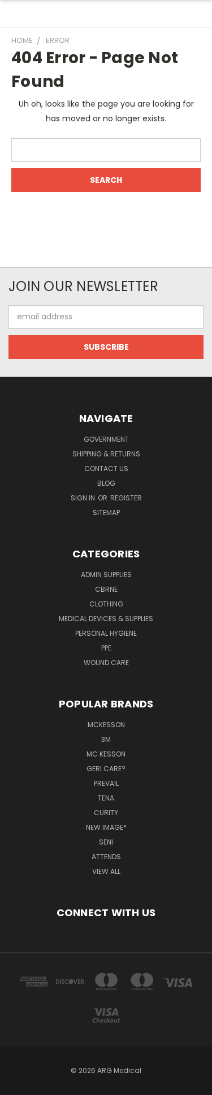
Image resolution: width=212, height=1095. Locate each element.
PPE (106, 648)
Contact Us (106, 468)
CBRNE (106, 589)
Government (106, 439)
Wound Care (106, 662)
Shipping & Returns (106, 454)
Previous (17, 1084)
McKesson (106, 724)
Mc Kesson (106, 754)
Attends (106, 856)
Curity (106, 812)
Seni (106, 842)
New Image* (106, 827)
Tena (106, 798)
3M (106, 739)
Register (126, 498)
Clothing (106, 604)
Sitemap (106, 512)
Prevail (106, 783)
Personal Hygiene (106, 633)
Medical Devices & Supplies (106, 618)
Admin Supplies (106, 574)
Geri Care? (106, 768)
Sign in (84, 498)
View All (106, 871)
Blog (106, 483)
